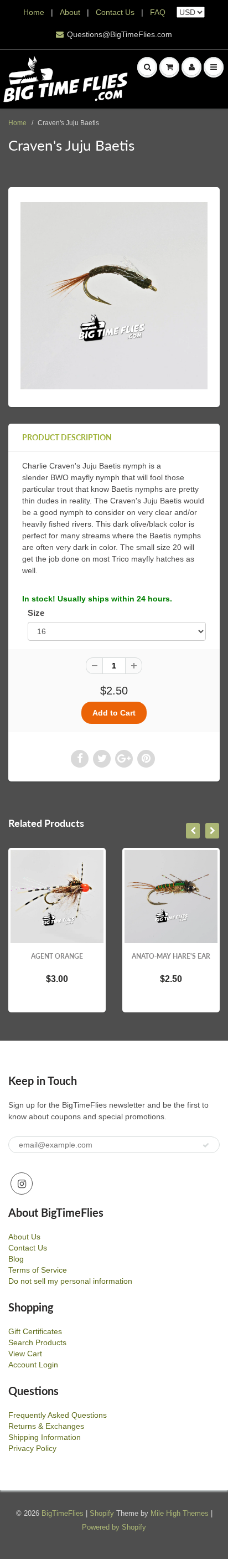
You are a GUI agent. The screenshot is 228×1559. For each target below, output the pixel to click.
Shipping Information (44, 1437)
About (71, 12)
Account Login (33, 1364)
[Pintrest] (146, 759)
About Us (24, 1236)
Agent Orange (57, 956)
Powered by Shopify (114, 1527)
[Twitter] (102, 759)
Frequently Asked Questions (57, 1415)
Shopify (102, 1513)
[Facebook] (80, 759)
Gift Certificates (35, 1331)
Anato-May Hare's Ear (171, 956)
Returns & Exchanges (46, 1426)
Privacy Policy (32, 1448)
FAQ (157, 12)
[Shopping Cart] (169, 67)
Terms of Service (37, 1269)
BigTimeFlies (63, 1513)
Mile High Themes (180, 1513)
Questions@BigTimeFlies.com (119, 34)
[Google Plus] (124, 759)
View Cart (25, 1353)
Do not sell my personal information (70, 1281)
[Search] (147, 67)
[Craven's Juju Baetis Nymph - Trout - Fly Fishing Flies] (114, 295)
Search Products (37, 1342)
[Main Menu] (214, 67)
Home (33, 12)
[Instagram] (22, 1183)
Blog (16, 1258)
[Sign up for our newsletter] (206, 1145)
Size (36, 613)
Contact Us (115, 12)
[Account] (191, 67)
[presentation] (193, 830)
